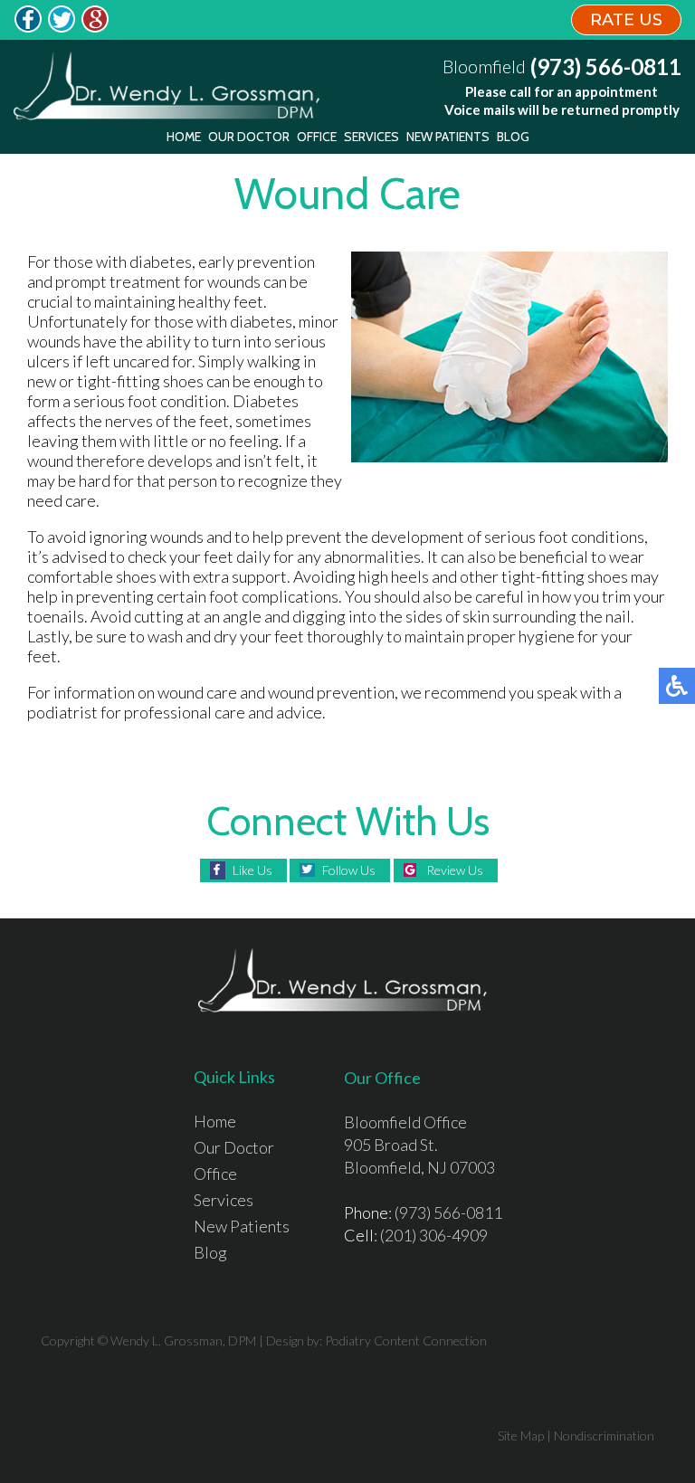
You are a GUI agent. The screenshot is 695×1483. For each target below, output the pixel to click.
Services (371, 136)
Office (317, 136)
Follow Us (349, 870)
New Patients (448, 136)
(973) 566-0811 (605, 67)
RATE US (626, 20)
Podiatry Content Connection (406, 1340)
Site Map (521, 1435)
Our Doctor (249, 136)
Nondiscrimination (604, 1435)
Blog (513, 136)
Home (184, 136)
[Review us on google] (95, 27)
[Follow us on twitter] (61, 27)
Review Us (454, 870)
